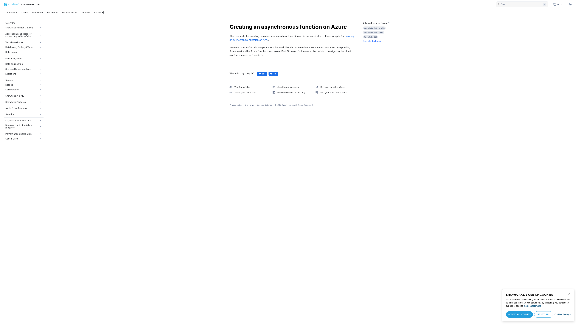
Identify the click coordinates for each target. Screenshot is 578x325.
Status (97, 12)
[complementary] (380, 32)
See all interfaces (372, 41)
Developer (37, 12)
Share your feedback (245, 92)
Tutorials (85, 12)
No (275, 73)
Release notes (69, 12)
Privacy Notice (236, 105)
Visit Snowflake (242, 87)
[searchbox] (521, 4)
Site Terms (249, 105)
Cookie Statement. (532, 306)
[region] (538, 305)
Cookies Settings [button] (264, 105)
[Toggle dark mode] (570, 4)
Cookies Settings (563, 314)
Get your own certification (333, 92)
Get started (11, 12)
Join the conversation (288, 87)
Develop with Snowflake (332, 87)
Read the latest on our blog (291, 92)
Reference (52, 12)
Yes (264, 73)
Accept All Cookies (519, 314)
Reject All (544, 314)
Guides (24, 12)
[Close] (569, 294)
